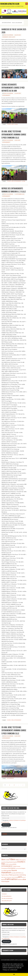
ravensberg (22, 875)
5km (3, 859)
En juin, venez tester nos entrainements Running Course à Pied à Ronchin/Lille (14, 134)
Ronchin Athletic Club (9, 4)
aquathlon (3, 862)
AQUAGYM (23, 859)
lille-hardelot (7, 870)
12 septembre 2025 (19, 194)
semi (20, 877)
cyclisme (11, 864)
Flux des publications (6, 896)
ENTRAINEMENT (6, 95)
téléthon (20, 879)
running (16, 124)
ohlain (22, 872)
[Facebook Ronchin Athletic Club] (26, 4)
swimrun (24, 877)
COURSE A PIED (10, 124)
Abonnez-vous (6, 825)
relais (2, 877)
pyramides (16, 875)
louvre (14, 870)
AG (20, 860)
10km (12, 859)
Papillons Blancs (5, 875)
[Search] (25, 849)
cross (6, 864)
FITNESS (14, 866)
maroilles (13, 873)
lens (20, 868)
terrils (3, 879)
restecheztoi (9, 877)
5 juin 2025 (17, 736)
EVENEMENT (5, 37)
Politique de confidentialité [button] (10, 969)
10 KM (7, 860)
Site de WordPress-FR (7, 900)
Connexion (4, 894)
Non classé (12, 37)
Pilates (11, 875)
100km (17, 860)
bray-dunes (9, 862)
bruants (15, 862)
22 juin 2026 (18, 93)
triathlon (13, 879)
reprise (5, 877)
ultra (24, 879)
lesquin (23, 868)
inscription (11, 868)
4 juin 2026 (17, 140)
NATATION (18, 873)
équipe (7, 881)
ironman (17, 868)
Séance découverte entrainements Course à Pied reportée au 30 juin (13, 87)
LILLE (2, 870)
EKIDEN (14, 864)
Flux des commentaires (7, 898)
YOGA (3, 881)
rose (13, 877)
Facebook (4, 834)
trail (7, 879)
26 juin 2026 (18, 35)
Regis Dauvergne (8, 35)
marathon (6, 872)
